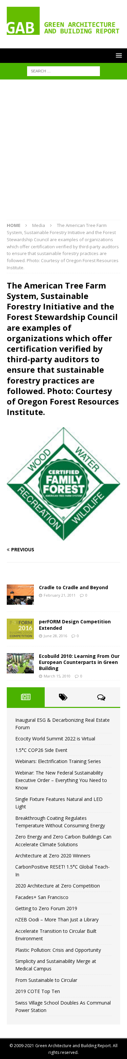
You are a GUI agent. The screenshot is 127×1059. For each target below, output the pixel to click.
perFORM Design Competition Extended (75, 624)
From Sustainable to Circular (46, 980)
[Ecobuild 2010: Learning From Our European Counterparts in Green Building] (20, 663)
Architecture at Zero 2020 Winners (52, 855)
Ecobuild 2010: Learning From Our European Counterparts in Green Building (79, 662)
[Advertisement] (63, 153)
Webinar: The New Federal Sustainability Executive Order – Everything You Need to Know (61, 780)
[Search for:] (63, 71)
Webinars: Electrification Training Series (58, 761)
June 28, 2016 (55, 635)
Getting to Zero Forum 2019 (46, 908)
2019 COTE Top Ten (37, 991)
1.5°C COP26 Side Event (41, 750)
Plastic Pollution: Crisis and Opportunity (58, 950)
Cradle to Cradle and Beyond (73, 587)
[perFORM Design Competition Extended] (20, 629)
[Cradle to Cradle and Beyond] (20, 594)
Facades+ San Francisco (41, 897)
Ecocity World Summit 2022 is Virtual (55, 738)
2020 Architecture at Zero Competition (57, 885)
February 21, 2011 (60, 595)
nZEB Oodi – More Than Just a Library (57, 919)
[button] (117, 55)
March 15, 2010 (57, 675)
